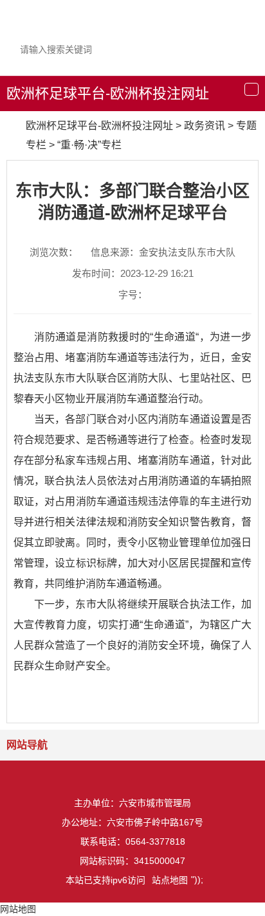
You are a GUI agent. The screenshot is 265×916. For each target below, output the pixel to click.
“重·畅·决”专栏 (89, 144)
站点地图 (170, 880)
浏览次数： (54, 252)
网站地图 (18, 909)
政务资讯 (204, 125)
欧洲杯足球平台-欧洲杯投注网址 (107, 93)
